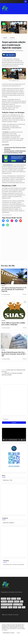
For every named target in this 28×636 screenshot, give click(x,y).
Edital (18, 598)
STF (20, 607)
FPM (21, 601)
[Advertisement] (14, 241)
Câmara (14, 598)
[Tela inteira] (24, 440)
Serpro (10, 214)
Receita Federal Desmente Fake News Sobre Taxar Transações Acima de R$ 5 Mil (14, 353)
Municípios (4, 607)
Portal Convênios (19, 50)
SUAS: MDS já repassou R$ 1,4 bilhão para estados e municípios (13, 323)
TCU (23, 607)
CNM (8, 598)
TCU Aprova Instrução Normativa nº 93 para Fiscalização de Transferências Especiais (14, 289)
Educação (3, 601)
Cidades (3, 598)
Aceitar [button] (18, 632)
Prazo (10, 607)
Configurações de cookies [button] (8, 632)
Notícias (5, 37)
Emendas (10, 601)
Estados (17, 601)
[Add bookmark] (25, 23)
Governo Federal (18, 604)
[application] (14, 434)
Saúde (15, 607)
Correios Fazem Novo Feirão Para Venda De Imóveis (15, 148)
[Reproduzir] (4, 440)
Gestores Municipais (6, 604)
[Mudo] (22, 440)
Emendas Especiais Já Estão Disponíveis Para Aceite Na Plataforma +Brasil (15, 151)
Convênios (12, 37)
